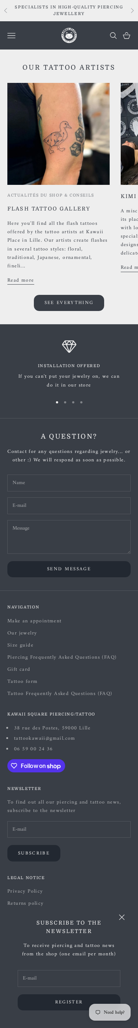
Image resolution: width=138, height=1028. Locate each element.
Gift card (19, 669)
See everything (69, 303)
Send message (69, 569)
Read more (20, 280)
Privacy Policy (25, 891)
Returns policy (25, 903)
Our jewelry (22, 633)
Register (69, 1002)
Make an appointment (34, 621)
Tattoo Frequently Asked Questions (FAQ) (60, 693)
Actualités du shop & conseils (50, 195)
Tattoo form (22, 681)
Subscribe (34, 853)
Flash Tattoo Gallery (49, 209)
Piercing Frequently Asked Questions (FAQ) (62, 657)
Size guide (20, 645)
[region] (69, 364)
